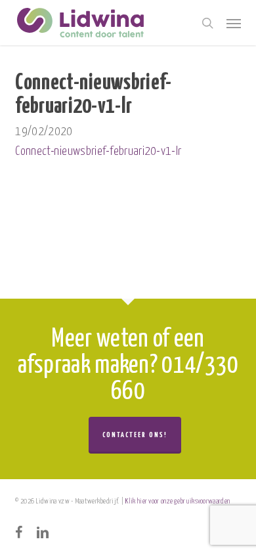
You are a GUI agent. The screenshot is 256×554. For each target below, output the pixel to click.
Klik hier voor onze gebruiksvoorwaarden (177, 501)
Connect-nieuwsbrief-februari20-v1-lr (98, 151)
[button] (233, 23)
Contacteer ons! (134, 434)
